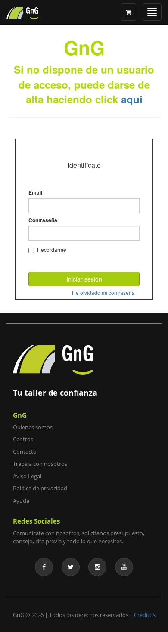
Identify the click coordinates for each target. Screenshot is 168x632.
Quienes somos (33, 427)
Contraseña (42, 220)
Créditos (145, 615)
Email (35, 192)
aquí (132, 99)
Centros (23, 439)
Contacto (25, 451)
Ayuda (21, 501)
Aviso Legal (27, 476)
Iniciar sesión (84, 279)
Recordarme (51, 249)
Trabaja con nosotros (40, 464)
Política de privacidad (40, 488)
